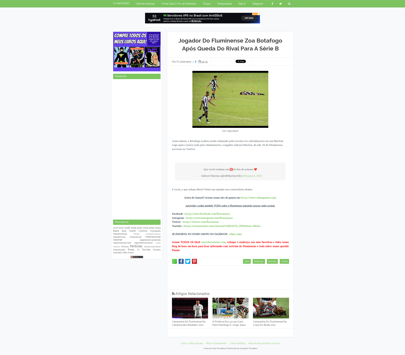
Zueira (284, 261)
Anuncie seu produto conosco (264, 343)
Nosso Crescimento (216, 343)
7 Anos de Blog (237, 343)
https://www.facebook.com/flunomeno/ (207, 213)
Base (116, 230)
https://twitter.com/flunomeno (201, 222)
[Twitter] (187, 263)
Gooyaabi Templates (248, 348)
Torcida (146, 249)
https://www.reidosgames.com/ (259, 197)
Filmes (136, 234)
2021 (246, 261)
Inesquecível (135, 237)
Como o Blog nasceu (192, 343)
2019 (133, 227)
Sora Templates (219, 348)
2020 (139, 227)
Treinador (117, 252)
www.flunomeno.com (213, 242)
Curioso (143, 230)
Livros (158, 243)
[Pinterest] (194, 263)
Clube (132, 230)
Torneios (157, 250)
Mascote (116, 247)
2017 (121, 227)
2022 (151, 227)
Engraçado (155, 231)
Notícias (272, 261)
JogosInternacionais (143, 243)
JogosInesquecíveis (122, 243)
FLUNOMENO (121, 3)
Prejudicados (119, 250)
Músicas (125, 246)
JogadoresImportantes (150, 240)
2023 (158, 227)
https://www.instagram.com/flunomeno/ (209, 218)
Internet (117, 239)
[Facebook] (181, 263)
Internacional (153, 236)
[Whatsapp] (174, 263)
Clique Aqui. (235, 234)
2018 (127, 227)
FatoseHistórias (120, 234)
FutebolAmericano (153, 234)
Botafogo (259, 261)
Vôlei (124, 252)
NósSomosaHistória (152, 247)
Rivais (131, 249)
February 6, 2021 (252, 176)
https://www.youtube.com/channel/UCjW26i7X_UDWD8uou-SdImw (222, 226)
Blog (124, 231)
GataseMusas (119, 237)
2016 (115, 228)
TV (138, 250)
